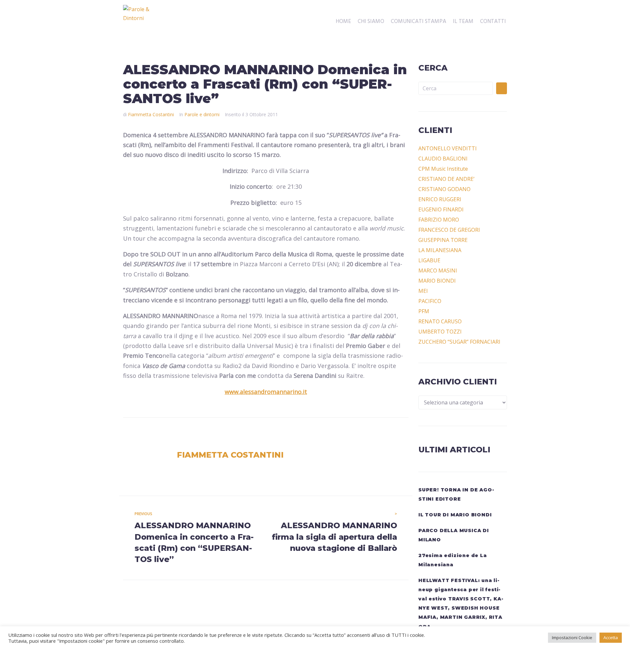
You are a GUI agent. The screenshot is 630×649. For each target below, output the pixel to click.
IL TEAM (463, 22)
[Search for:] (455, 88)
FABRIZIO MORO (438, 219)
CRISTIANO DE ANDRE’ (446, 179)
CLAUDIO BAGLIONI (443, 158)
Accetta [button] (610, 637)
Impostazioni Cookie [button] (572, 637)
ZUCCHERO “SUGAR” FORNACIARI (459, 341)
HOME (343, 22)
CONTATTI (493, 22)
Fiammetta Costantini (151, 114)
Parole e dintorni (202, 114)
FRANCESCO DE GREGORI (449, 229)
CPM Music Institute (443, 168)
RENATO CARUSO (440, 321)
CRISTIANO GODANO (444, 189)
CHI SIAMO (371, 22)
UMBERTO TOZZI (440, 331)
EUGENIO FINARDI (441, 209)
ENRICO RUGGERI (439, 199)
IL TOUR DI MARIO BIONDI (455, 515)
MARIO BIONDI (437, 280)
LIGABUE (429, 260)
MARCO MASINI (437, 270)
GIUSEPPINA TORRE (443, 240)
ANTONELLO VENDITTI (447, 148)
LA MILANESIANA (439, 250)
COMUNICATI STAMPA (418, 22)
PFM (423, 311)
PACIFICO (429, 301)
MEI (423, 290)
